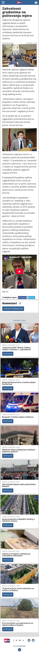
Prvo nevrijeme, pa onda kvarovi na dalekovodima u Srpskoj (17, 624)
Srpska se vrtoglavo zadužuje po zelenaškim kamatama (16, 555)
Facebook (23, 297)
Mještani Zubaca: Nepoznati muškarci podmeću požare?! (18, 451)
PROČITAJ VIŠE (7, 354)
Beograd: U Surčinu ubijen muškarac (17, 417)
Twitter (32, 297)
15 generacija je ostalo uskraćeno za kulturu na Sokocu (18, 589)
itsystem (21, 646)
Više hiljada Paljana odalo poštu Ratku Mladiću (19, 485)
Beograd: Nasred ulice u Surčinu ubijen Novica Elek (19, 383)
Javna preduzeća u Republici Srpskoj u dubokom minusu (18, 520)
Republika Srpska (19, 320)
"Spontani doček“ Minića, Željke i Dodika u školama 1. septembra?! (16, 348)
